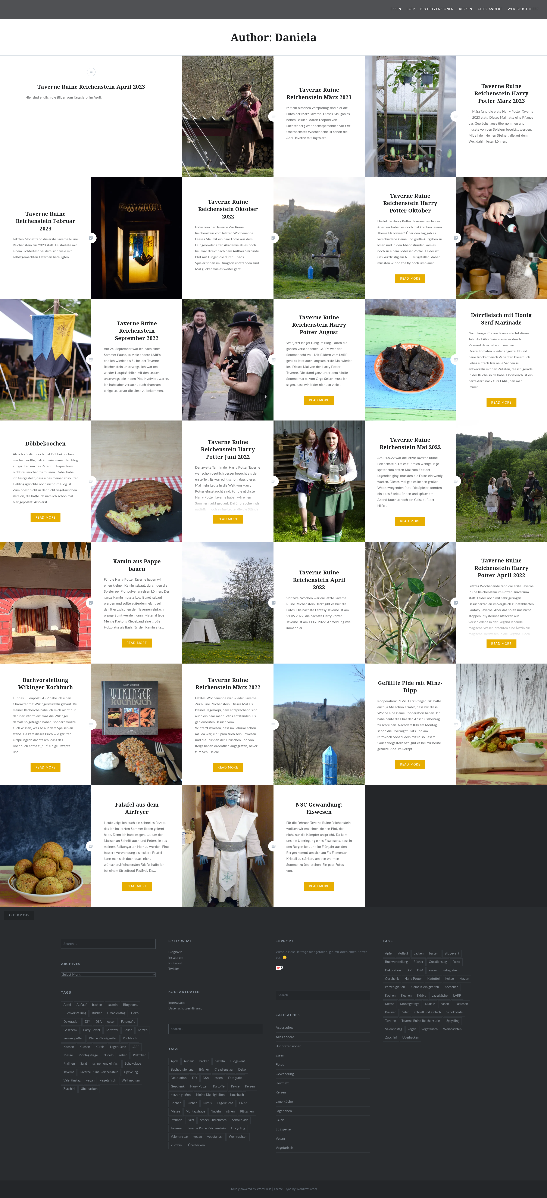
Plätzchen (461, 1004)
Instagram (175, 957)
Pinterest (175, 963)
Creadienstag (438, 961)
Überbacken (410, 1037)
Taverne (390, 1020)
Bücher (418, 961)
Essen (396, 9)
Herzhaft (282, 1083)
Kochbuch (451, 987)
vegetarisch (430, 1029)
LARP (411, 9)
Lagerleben (284, 1111)
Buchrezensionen (437, 9)
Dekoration (393, 970)
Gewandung (285, 1074)
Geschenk (392, 978)
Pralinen (390, 1012)
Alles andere (490, 9)
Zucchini (391, 1037)
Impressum (176, 1002)
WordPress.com (306, 1189)
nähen (445, 1004)
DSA (420, 970)
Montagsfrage (409, 1004)
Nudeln (430, 1004)
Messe (389, 1004)
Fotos (280, 1064)
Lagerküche (440, 995)
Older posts (19, 915)
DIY (409, 970)
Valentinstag (393, 1029)
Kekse (449, 978)
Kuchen (406, 995)
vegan (412, 1029)
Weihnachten (452, 1029)
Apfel (389, 953)
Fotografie (450, 970)
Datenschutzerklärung (184, 1008)
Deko (456, 961)
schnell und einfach (427, 1012)
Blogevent (452, 953)
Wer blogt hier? (523, 9)
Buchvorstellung (396, 961)
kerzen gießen (395, 987)
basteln (434, 953)
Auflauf (403, 953)
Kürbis (421, 995)
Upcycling (452, 1020)
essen (433, 970)
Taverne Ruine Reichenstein (420, 1020)
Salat (405, 1012)
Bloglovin (175, 952)
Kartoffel (433, 978)
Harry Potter (413, 978)
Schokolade (454, 1012)
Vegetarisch (284, 1147)
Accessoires (284, 1027)
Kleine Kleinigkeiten (424, 987)
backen (418, 953)
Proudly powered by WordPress (250, 1189)
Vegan (280, 1138)
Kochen (390, 995)
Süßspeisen (284, 1129)
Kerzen (465, 9)
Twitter (173, 969)
